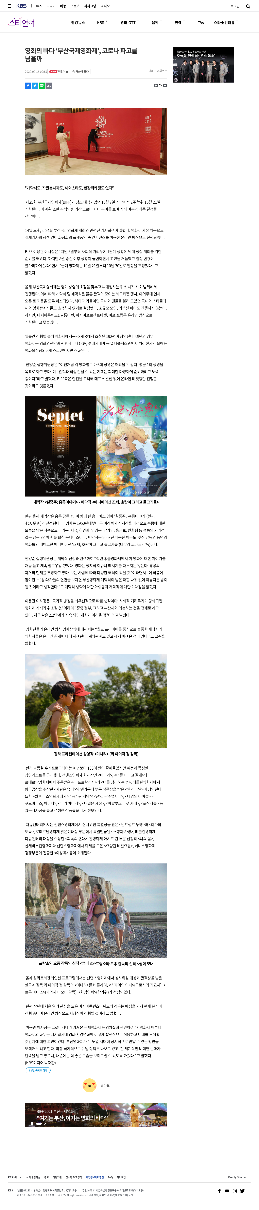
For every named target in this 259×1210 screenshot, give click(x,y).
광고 (46, 1177)
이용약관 (57, 1177)
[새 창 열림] (28, 86)
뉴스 (39, 5)
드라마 (51, 5)
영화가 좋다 (82, 71)
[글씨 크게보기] (165, 85)
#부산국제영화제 (38, 1070)
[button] (10, 6)
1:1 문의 (50, 1195)
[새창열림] (96, 1115)
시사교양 (90, 5)
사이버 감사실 (33, 1177)
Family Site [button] (235, 1177)
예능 (63, 5)
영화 (151, 70)
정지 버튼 (32, 1124)
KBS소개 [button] (12, 1177)
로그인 (235, 5)
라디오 (105, 5)
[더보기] (106, 21)
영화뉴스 (162, 70)
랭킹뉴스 (63, 71)
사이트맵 (121, 1177)
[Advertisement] (96, 1142)
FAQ (110, 1177)
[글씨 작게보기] (156, 85)
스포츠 (75, 5)
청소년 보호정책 (74, 1177)
